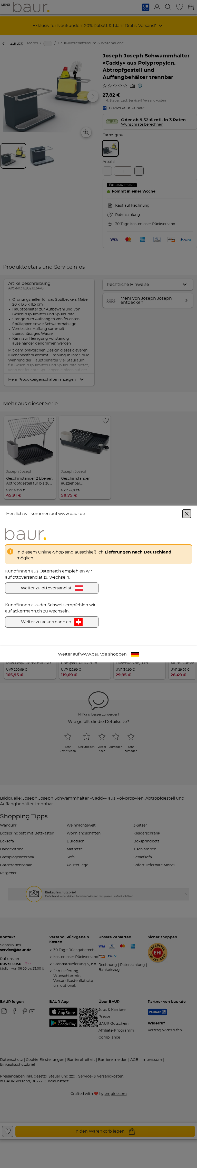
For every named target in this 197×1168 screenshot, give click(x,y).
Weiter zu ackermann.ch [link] (46, 622)
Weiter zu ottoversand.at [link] (46, 588)
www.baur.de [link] (93, 654)
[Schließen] (187, 514)
